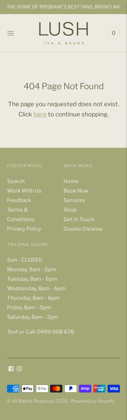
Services (74, 200)
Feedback (19, 200)
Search (16, 181)
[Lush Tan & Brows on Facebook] (11, 369)
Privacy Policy (24, 229)
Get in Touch (79, 219)
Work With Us (24, 191)
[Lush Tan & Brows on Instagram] (19, 369)
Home (71, 181)
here (40, 114)
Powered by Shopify (92, 401)
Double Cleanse (83, 229)
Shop (70, 210)
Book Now (76, 191)
